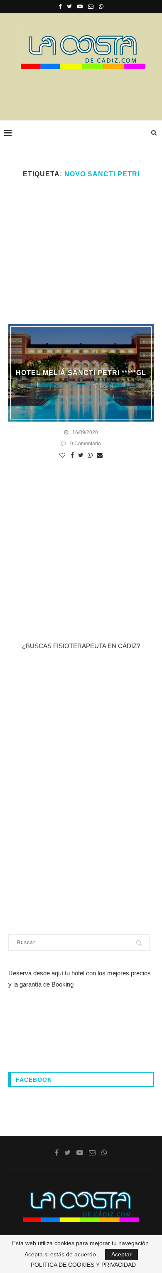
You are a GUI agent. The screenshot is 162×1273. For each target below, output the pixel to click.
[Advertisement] (83, 91)
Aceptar (121, 1254)
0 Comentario (85, 444)
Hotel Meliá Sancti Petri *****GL (81, 372)
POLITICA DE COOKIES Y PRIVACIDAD (83, 1265)
